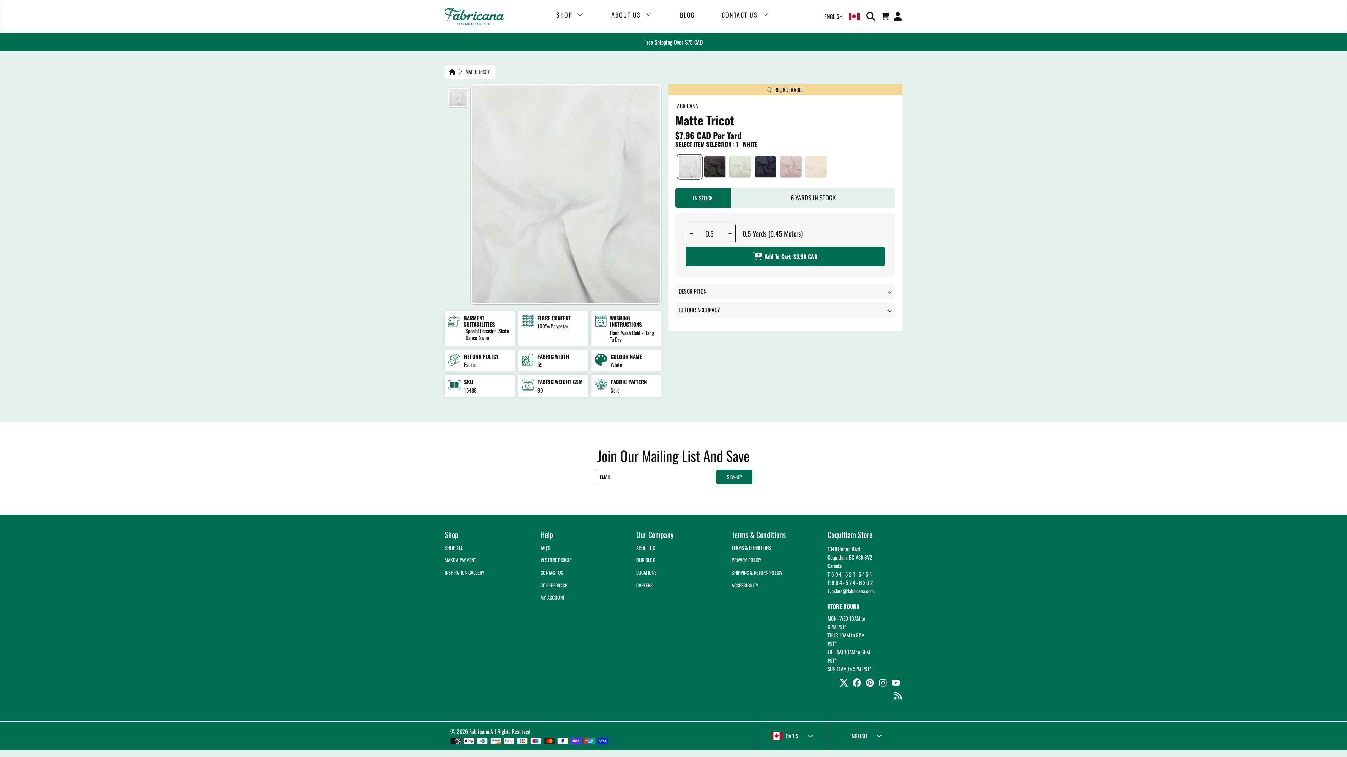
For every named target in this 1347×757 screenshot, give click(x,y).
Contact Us (552, 572)
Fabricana (479, 731)
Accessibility (745, 585)
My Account (553, 597)
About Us (645, 547)
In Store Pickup (556, 560)
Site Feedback (554, 585)
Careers (644, 585)
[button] (872, 16)
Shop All (454, 547)
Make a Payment (460, 560)
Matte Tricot (478, 72)
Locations (646, 572)
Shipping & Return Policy (757, 572)
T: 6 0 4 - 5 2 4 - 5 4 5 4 (849, 574)
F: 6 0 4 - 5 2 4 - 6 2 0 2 (850, 582)
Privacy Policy (747, 560)
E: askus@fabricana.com (850, 591)
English (833, 16)
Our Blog (645, 560)
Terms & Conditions (751, 547)
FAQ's (545, 547)
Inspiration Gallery (464, 572)
